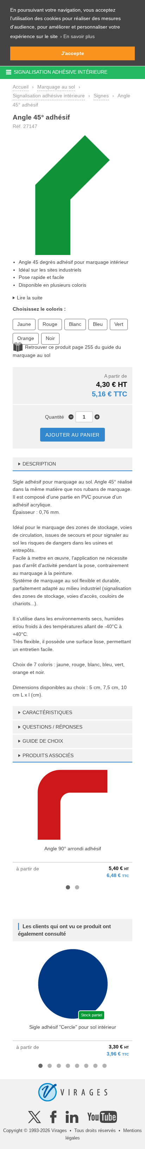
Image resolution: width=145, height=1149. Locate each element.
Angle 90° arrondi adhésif (72, 848)
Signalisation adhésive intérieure (49, 95)
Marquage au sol (56, 87)
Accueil (21, 87)
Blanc (75, 324)
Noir (50, 338)
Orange (25, 338)
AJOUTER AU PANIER (72, 435)
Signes (101, 95)
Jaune (24, 324)
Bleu (98, 324)
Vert (118, 324)
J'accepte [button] (72, 53)
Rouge (50, 324)
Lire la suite (30, 297)
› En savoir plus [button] (77, 36)
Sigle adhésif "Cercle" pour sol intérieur (72, 1027)
